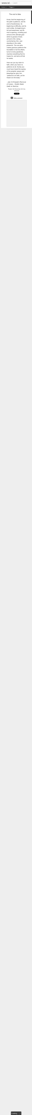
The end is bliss (15, 14)
